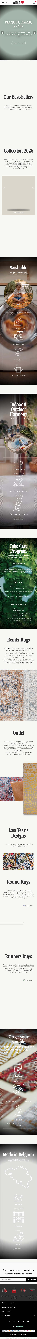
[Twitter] (19, 1321)
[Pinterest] (23, 1321)
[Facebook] (9, 1321)
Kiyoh (30, 1338)
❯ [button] (34, 33)
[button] (2, 2)
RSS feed (24, 1334)
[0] (34, 2)
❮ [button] (2, 33)
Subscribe (31, 1279)
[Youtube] (28, 1321)
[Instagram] (13, 1321)
